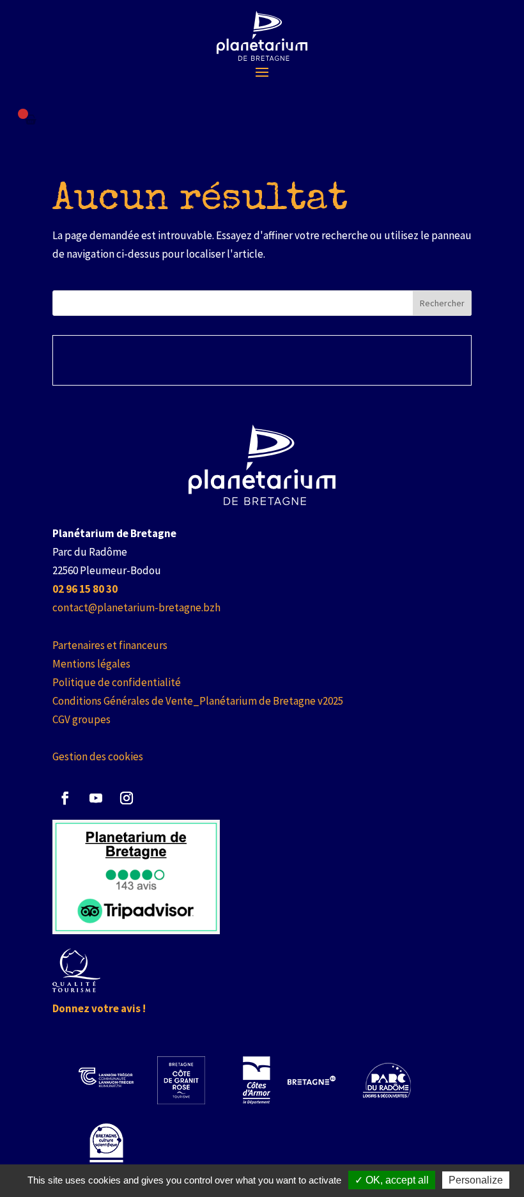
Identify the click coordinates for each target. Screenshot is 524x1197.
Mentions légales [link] (91, 664)
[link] (262, 36)
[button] (262, 71)
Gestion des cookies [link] (97, 756)
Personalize (476, 1180)
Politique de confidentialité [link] (116, 682)
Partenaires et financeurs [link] (109, 645)
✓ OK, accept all (392, 1180)
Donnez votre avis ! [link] (99, 1008)
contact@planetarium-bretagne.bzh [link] (136, 607)
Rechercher (442, 303)
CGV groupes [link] (81, 719)
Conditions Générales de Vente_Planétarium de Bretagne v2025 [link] (197, 701)
